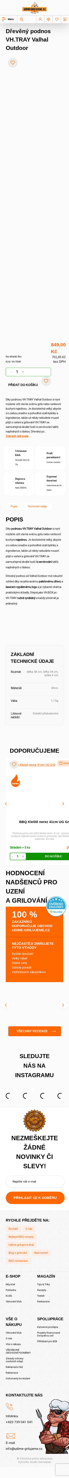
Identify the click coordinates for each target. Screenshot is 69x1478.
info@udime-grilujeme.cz (24, 1449)
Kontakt (13, 1228)
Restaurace (43, 1301)
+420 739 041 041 (19, 1422)
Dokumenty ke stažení (18, 1378)
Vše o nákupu (13, 1344)
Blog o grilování (18, 1252)
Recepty (41, 1290)
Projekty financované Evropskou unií (48, 1334)
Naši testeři (41, 1252)
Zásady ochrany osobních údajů (14, 1360)
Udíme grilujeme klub (21, 1244)
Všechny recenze (32, 1031)
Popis (14, 506)
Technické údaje (37, 506)
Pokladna (11, 1290)
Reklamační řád (14, 1367)
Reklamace (12, 1372)
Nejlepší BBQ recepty (21, 1236)
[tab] (14, 506)
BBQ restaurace (18, 1260)
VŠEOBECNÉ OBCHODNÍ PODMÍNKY (18, 1351)
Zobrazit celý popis (17, 436)
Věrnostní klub (14, 1301)
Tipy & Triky (43, 1284)
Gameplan (45, 1462)
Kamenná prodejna (47, 1327)
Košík (9, 1295)
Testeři (40, 1295)
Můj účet (10, 1284)
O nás (28, 1228)
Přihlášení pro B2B (47, 1341)
